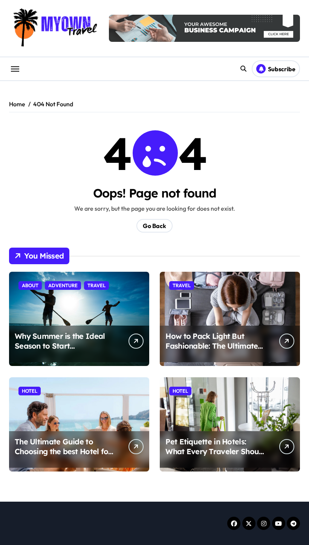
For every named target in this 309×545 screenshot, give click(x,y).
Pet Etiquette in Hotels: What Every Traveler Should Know (215, 451)
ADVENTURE (63, 285)
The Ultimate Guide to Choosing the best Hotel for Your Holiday (63, 451)
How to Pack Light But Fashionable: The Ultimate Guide (211, 345)
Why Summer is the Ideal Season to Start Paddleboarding (60, 345)
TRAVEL (96, 285)
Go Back (154, 226)
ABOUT (30, 285)
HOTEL (29, 391)
